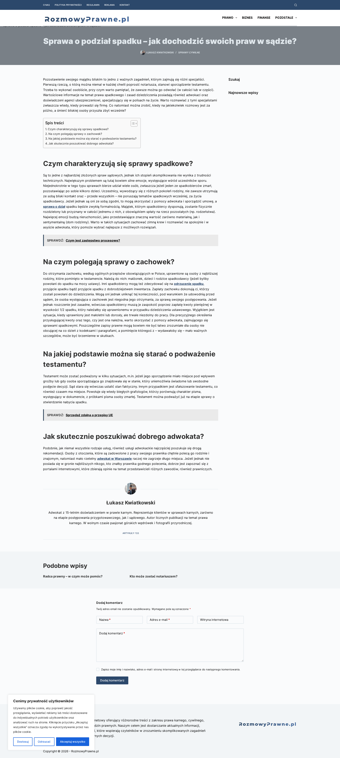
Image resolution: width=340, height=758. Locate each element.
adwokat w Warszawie (114, 459)
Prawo (227, 17)
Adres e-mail (160, 620)
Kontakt (125, 5)
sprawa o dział (54, 206)
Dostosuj (23, 741)
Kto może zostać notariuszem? (153, 576)
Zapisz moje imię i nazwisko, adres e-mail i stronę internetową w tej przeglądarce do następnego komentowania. (170, 669)
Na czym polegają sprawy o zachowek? (75, 133)
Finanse (264, 17)
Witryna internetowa (214, 620)
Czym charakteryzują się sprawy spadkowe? (78, 129)
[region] (51, 722)
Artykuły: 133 (131, 533)
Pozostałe (284, 17)
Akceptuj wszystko (72, 741)
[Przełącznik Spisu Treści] (132, 123)
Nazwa (105, 620)
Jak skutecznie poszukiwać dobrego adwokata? (81, 143)
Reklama (109, 5)
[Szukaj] (295, 5)
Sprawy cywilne (189, 52)
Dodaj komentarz (112, 633)
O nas (46, 5)
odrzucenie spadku (188, 284)
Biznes (247, 17)
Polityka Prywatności (68, 5)
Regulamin (93, 5)
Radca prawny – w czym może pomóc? (73, 576)
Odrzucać (44, 741)
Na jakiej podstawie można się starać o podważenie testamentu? (92, 138)
